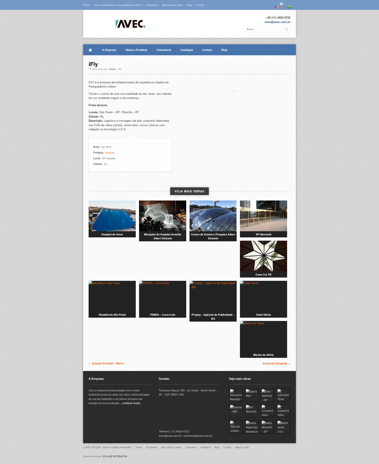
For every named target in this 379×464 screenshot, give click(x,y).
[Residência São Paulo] (112, 296)
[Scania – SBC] (236, 411)
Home (86, 5)
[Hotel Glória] (263, 296)
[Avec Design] (117, 24)
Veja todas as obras (172, 5)
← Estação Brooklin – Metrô (106, 363)
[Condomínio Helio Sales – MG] (268, 411)
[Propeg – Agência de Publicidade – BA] (213, 296)
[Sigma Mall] (252, 395)
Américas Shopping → (276, 363)
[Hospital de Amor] (112, 216)
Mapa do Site (242, 447)
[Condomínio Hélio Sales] (283, 411)
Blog (189, 5)
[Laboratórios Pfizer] (283, 395)
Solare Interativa (114, 456)
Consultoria (164, 50)
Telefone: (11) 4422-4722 (174, 431)
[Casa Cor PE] (263, 256)
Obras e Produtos (136, 50)
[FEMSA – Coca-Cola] (162, 296)
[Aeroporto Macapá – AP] (236, 395)
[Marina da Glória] (263, 336)
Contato (200, 5)
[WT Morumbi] (263, 216)
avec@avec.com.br (277, 22)
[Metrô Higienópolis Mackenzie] (252, 427)
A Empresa (151, 5)
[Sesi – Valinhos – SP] (268, 395)
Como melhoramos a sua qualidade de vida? (117, 5)
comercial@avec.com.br (198, 435)
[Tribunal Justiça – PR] (236, 427)
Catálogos (186, 50)
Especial (109, 152)
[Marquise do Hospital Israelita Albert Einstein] (162, 216)
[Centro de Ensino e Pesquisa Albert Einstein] (213, 216)
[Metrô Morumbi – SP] (268, 427)
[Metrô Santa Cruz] (283, 427)
